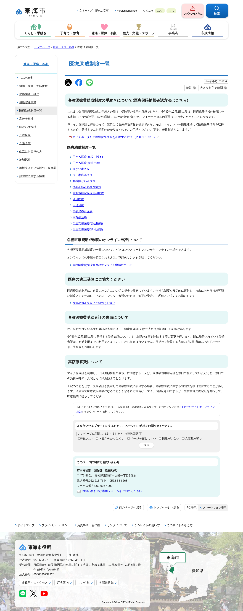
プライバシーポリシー (56, 525)
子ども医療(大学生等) (86, 162)
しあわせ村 (26, 77)
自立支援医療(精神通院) (88, 229)
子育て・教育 (69, 33)
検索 (217, 13)
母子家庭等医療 (83, 175)
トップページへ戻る (166, 507)
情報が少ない (170, 438)
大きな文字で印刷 (211, 87)
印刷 (189, 87)
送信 (146, 445)
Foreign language (127, 10)
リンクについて (117, 525)
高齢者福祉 (26, 118)
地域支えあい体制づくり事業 (37, 167)
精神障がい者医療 (84, 181)
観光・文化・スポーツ (139, 33)
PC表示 (192, 507)
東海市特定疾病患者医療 (88, 193)
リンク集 (84, 582)
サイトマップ (26, 525)
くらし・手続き (35, 33)
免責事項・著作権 (88, 525)
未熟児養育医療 (83, 211)
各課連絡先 (106, 582)
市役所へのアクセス (35, 582)
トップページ (42, 47)
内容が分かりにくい (111, 438)
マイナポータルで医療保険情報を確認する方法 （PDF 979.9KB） (114, 137)
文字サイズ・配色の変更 (94, 10)
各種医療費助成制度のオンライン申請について (102, 264)
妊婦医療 (78, 199)
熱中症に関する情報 (32, 176)
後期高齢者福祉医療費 (87, 187)
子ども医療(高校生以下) (88, 156)
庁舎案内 (63, 582)
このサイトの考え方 (179, 525)
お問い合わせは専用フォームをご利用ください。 (113, 491)
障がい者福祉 (27, 126)
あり (160, 10)
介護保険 (25, 135)
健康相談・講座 (29, 94)
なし (171, 10)
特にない (87, 438)
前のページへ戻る (130, 507)
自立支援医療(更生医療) (88, 223)
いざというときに (192, 13)
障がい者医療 (81, 168)
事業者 (173, 33)
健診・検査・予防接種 (33, 85)
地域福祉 (25, 159)
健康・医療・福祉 (104, 33)
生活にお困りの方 (30, 151)
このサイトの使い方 (147, 525)
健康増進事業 (27, 102)
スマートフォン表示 (214, 507)
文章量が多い (193, 438)
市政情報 (207, 33)
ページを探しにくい (143, 438)
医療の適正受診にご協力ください (94, 303)
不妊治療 (78, 205)
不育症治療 (80, 217)
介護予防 (25, 143)
